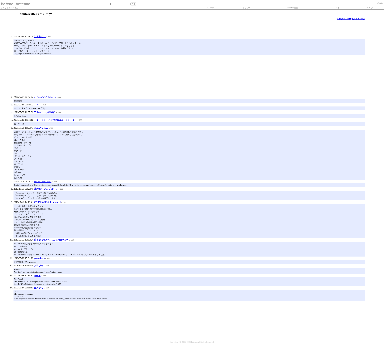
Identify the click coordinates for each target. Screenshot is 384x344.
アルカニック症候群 (45, 112)
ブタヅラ (39, 265)
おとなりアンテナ (344, 19)
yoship (37, 275)
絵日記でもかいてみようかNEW (51, 239)
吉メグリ (39, 287)
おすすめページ (358, 19)
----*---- (37, 104)
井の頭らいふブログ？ (46, 189)
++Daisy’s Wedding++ (45, 97)
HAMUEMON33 (42, 181)
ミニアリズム (41, 128)
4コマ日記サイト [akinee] (47, 202)
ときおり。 (40, 36)
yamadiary (39, 258)
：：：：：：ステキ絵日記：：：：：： (55, 120)
